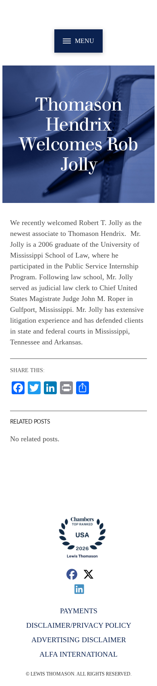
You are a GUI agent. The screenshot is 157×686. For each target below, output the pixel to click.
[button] (78, 41)
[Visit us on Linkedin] (79, 589)
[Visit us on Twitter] (88, 574)
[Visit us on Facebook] (71, 574)
